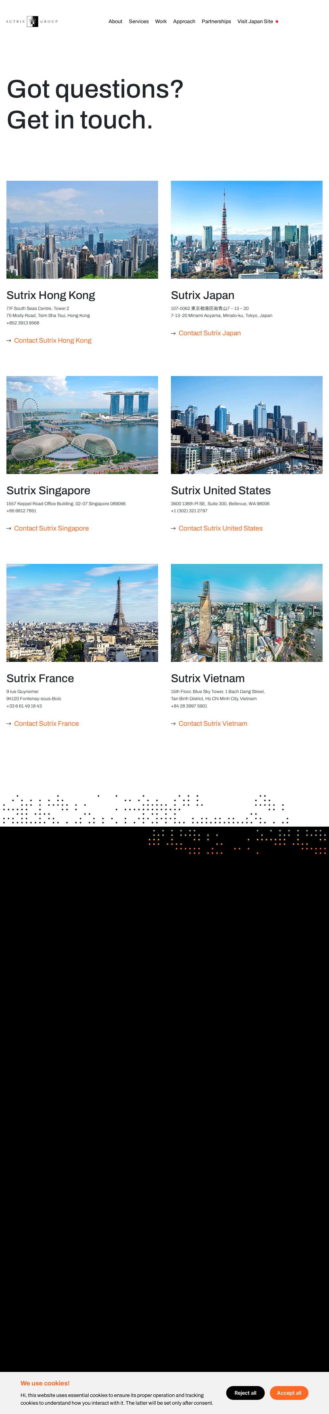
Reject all (245, 1393)
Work (161, 21)
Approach (184, 21)
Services (139, 21)
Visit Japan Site (255, 21)
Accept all (289, 1393)
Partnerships (216, 21)
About (115, 21)
